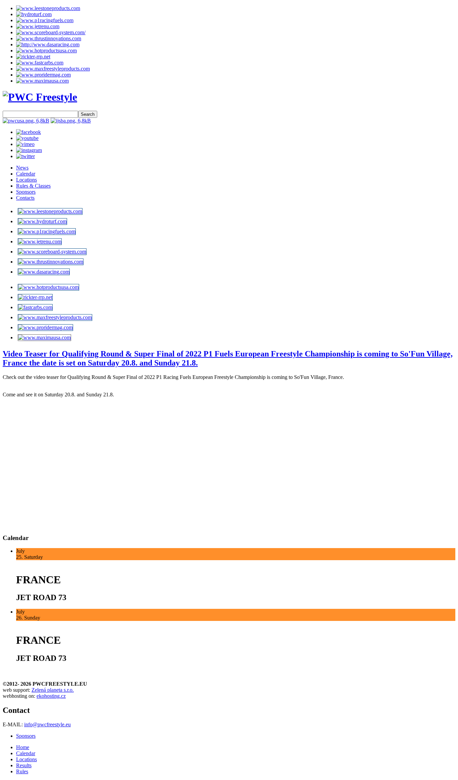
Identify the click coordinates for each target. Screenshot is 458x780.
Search (88, 114)
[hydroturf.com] (34, 14)
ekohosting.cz (51, 696)
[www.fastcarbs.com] (39, 62)
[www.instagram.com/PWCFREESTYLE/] (29, 150)
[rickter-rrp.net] (33, 56)
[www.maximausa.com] (42, 81)
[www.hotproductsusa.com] (46, 50)
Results (24, 765)
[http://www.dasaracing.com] (47, 44)
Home (22, 747)
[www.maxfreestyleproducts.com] (53, 68)
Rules (22, 771)
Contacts (25, 198)
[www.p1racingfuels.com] (44, 20)
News (22, 167)
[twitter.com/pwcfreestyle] (25, 156)
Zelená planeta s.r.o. (53, 690)
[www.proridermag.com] (43, 75)
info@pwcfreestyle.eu (47, 724)
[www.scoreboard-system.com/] (50, 32)
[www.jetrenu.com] (37, 26)
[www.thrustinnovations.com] (48, 38)
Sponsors (26, 192)
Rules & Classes (33, 186)
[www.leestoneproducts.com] (48, 8)
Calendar (25, 174)
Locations (26, 180)
